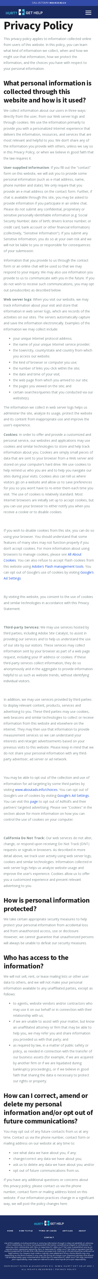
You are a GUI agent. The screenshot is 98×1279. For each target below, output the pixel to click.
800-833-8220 (49, 2)
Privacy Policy (65, 1269)
